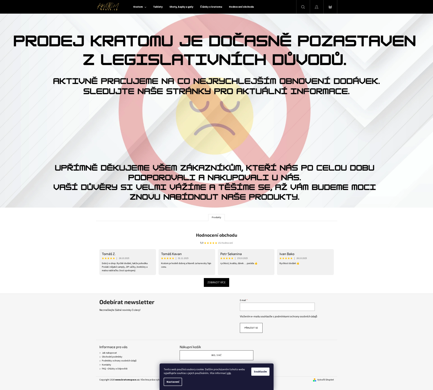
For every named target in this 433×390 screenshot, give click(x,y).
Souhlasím (260, 371)
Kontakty (106, 365)
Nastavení (173, 382)
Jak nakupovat (109, 353)
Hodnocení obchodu (216, 235)
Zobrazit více (216, 282)
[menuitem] (140, 7)
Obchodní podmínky (112, 357)
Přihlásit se (251, 328)
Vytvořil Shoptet (325, 379)
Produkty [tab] (216, 217)
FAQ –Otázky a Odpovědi (114, 368)
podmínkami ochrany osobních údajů (296, 316)
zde (229, 373)
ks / (216, 355)
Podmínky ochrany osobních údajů (119, 360)
